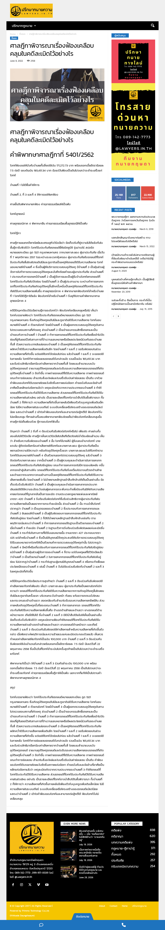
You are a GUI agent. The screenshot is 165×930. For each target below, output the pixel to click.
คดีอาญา (117, 836)
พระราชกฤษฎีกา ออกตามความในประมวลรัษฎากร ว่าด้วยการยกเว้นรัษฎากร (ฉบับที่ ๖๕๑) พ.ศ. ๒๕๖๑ (133, 220)
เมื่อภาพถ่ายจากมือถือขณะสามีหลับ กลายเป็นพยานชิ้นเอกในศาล (90, 853)
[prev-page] (113, 316)
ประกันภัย (117, 860)
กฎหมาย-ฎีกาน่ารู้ (123, 848)
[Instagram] (22, 885)
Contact (113, 906)
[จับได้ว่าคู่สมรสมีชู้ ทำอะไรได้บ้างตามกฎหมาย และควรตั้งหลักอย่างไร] (69, 872)
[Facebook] (14, 885)
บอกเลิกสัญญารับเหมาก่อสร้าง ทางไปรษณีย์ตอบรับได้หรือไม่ (130, 239)
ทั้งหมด (22, 34)
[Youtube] (47, 885)
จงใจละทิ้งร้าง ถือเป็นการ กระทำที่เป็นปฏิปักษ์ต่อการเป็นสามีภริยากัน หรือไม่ (131, 302)
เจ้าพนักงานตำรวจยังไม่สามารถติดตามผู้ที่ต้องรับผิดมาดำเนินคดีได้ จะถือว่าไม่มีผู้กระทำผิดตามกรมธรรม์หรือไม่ (132, 258)
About (102, 906)
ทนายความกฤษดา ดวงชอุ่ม (123, 229)
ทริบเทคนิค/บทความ (124, 866)
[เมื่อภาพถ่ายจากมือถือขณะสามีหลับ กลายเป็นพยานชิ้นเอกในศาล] (69, 854)
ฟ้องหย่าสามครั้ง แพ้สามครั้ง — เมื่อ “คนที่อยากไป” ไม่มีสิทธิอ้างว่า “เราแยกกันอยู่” (91, 835)
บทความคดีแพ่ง (121, 842)
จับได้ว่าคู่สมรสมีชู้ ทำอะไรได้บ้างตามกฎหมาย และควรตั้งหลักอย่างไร (91, 870)
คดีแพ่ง (116, 830)
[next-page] (118, 316)
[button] (152, 25)
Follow (133, 187)
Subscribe (148, 187)
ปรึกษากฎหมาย (139, 906)
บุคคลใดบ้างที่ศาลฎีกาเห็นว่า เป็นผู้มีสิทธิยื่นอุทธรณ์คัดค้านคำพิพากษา (132, 281)
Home (12, 34)
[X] (31, 885)
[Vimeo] (39, 885)
